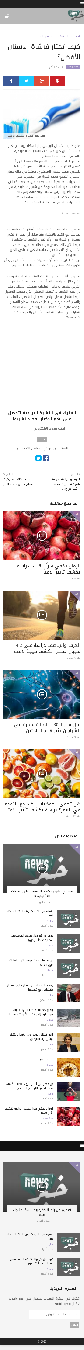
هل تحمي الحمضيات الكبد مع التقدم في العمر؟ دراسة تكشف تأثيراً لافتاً (42, 806)
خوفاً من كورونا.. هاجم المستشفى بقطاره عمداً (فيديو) (32, 938)
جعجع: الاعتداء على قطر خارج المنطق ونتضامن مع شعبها (30, 987)
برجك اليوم (47, 1059)
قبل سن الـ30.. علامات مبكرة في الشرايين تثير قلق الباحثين (47, 727)
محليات (50, 921)
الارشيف (63, 36)
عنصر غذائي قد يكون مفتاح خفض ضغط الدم (19, 482)
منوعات (50, 946)
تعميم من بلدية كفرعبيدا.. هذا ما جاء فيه (30, 913)
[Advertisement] (42, 368)
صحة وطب (46, 36)
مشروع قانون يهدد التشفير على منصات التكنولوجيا (42, 893)
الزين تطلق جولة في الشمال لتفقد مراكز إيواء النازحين (31, 1037)
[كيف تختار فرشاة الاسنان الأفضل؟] (42, 114)
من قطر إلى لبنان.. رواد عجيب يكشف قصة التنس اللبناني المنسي (30, 1086)
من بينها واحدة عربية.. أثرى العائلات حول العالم (31, 962)
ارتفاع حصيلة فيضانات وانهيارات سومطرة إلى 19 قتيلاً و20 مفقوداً (31, 1012)
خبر (76, 36)
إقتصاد (50, 970)
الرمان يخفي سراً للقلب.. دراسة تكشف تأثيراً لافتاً (48, 568)
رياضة (51, 1094)
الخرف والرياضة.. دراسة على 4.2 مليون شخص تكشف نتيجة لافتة (65, 484)
